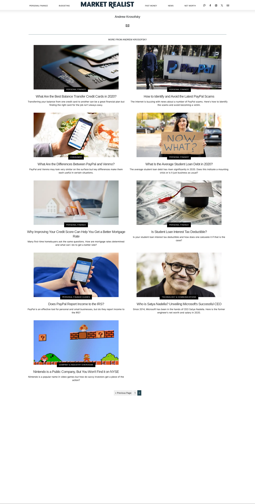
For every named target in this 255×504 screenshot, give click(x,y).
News (170, 6)
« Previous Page (123, 393)
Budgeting (64, 6)
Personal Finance (38, 6)
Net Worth (190, 6)
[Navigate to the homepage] (107, 5)
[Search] (204, 5)
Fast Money (151, 6)
